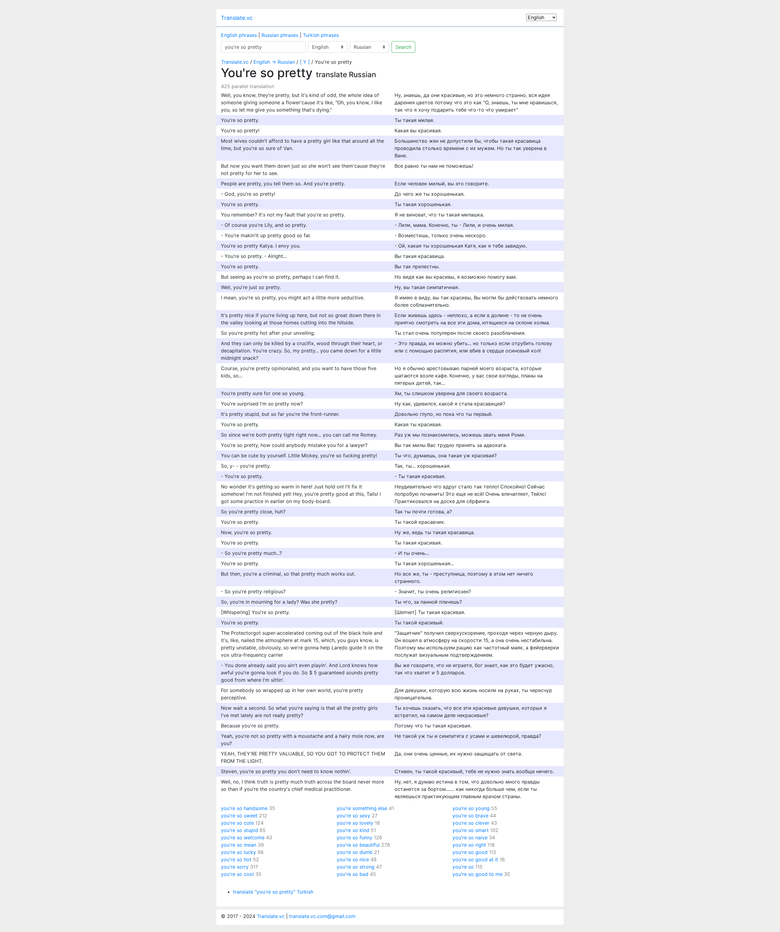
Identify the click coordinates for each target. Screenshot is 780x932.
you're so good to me (477, 874)
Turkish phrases (321, 35)
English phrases (239, 35)
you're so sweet (239, 815)
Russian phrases (279, 35)
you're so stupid (239, 830)
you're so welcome (242, 837)
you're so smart (470, 830)
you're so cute (237, 823)
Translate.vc (237, 18)
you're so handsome (244, 808)
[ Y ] (305, 62)
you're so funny (354, 837)
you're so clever (470, 823)
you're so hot (236, 859)
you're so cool (237, 874)
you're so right (469, 845)
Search (403, 47)
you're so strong (355, 867)
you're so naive (470, 837)
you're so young (471, 808)
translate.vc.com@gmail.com (322, 916)
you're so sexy (353, 815)
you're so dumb (355, 852)
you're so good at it (475, 859)
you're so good (470, 852)
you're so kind (353, 830)
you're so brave (470, 815)
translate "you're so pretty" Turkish (273, 892)
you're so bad (352, 874)
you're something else (362, 808)
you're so (463, 867)
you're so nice (353, 859)
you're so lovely (355, 823)
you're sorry (235, 867)
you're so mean (238, 845)
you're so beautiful (358, 845)
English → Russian (274, 62)
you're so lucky (238, 852)
